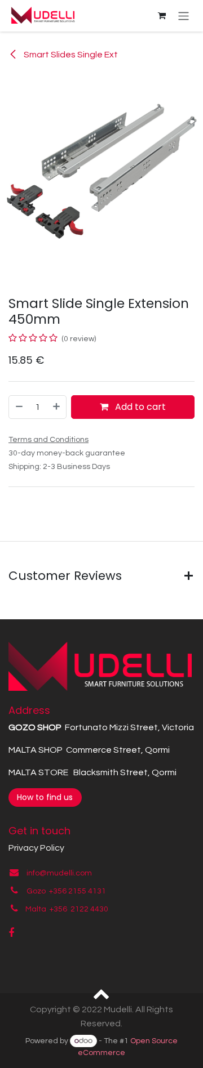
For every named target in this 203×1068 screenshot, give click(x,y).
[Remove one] (18, 407)
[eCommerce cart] (162, 15)
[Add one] (57, 407)
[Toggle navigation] (184, 15)
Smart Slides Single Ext (70, 54)
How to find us (45, 797)
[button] (102, 993)
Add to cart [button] (139, 406)
